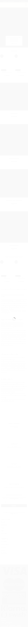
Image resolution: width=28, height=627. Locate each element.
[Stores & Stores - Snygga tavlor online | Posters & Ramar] (14, 312)
